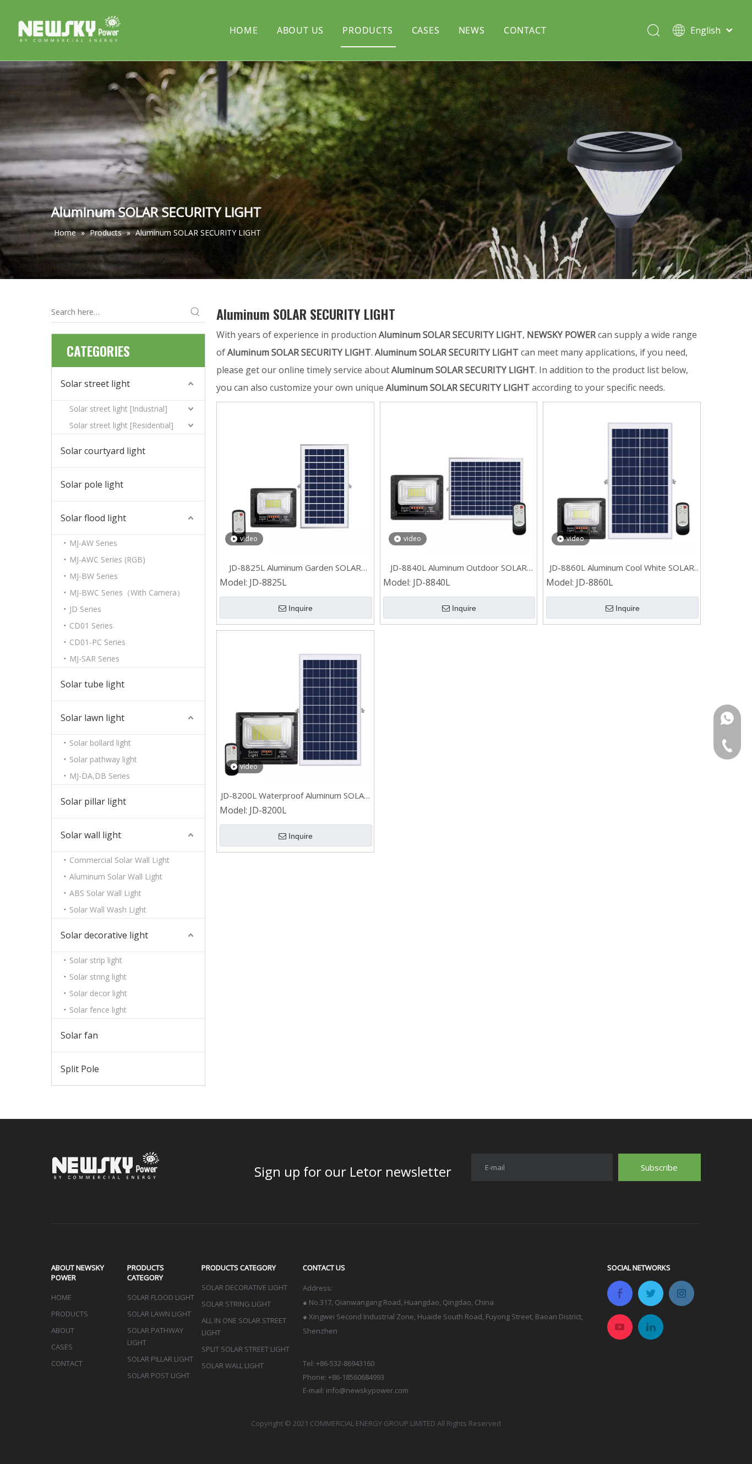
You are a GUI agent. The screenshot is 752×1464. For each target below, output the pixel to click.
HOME (244, 30)
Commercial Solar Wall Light (119, 860)
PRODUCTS (367, 30)
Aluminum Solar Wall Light (115, 876)
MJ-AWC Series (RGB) (107, 559)
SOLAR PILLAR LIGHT (160, 1359)
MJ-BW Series (93, 576)
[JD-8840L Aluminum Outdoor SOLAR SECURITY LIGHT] (459, 479)
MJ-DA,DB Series (99, 776)
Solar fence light (98, 1009)
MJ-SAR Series (94, 658)
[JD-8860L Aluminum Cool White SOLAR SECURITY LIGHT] (621, 479)
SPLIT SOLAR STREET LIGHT (245, 1349)
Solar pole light (92, 484)
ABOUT (62, 1330)
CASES (426, 30)
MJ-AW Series (93, 543)
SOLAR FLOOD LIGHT (160, 1297)
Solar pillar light (93, 801)
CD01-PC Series (97, 642)
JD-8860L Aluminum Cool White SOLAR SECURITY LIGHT (621, 567)
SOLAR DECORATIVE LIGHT (244, 1287)
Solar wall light (91, 835)
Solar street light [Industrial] (118, 408)
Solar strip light (95, 960)
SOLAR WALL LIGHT (232, 1365)
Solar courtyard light (103, 451)
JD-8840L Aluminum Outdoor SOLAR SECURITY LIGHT (458, 567)
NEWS (472, 30)
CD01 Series (91, 625)
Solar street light (95, 384)
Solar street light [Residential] (121, 425)
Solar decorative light (104, 935)
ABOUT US (300, 30)
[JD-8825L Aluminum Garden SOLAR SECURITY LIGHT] (295, 479)
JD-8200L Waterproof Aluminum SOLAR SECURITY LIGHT (295, 795)
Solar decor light (98, 993)
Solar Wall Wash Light (107, 909)
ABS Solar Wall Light (105, 893)
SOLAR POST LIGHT (158, 1375)
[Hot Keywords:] (195, 312)
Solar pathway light (103, 759)
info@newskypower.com (367, 1390)
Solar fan (79, 1035)
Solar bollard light (100, 743)
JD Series (85, 609)
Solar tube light (92, 684)
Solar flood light (93, 518)
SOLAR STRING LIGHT (236, 1304)
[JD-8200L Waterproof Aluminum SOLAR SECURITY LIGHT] (295, 707)
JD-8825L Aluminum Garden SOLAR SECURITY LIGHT (295, 567)
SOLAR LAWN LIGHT (159, 1314)
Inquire (300, 608)
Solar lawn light (92, 718)
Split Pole (80, 1069)
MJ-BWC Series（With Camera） (126, 592)
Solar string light (98, 976)
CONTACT (525, 30)
